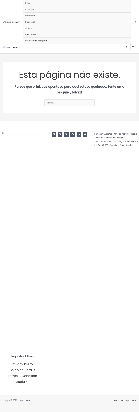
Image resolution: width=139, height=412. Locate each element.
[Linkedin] (79, 134)
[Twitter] (66, 134)
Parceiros (30, 15)
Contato (29, 28)
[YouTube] (85, 134)
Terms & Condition (22, 376)
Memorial (30, 21)
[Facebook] (72, 134)
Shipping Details (22, 370)
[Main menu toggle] (133, 47)
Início (28, 3)
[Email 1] (54, 134)
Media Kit (22, 382)
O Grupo (29, 9)
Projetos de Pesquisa (36, 40)
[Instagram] (60, 134)
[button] (135, 22)
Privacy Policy (22, 364)
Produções (30, 34)
